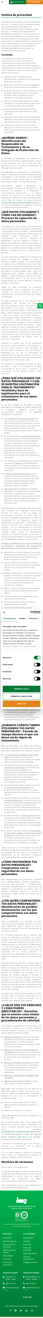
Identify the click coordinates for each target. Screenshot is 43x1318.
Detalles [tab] (22, 618)
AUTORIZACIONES (34, 2)
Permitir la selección (21, 696)
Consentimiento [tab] (9, 618)
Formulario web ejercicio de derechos (24, 1137)
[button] (40, 305)
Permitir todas (21, 689)
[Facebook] (10, 1310)
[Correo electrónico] (32, 1310)
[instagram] (15, 1310)
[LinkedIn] (26, 1310)
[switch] (37, 664)
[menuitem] (7, 1238)
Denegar (21, 704)
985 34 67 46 (10, 1283)
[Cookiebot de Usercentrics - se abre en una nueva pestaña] (30, 612)
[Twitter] (21, 1310)
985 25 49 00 (30, 1283)
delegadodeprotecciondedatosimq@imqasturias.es (21, 202)
